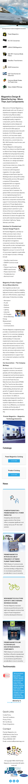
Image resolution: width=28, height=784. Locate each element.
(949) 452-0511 (11, 739)
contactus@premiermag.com (15, 741)
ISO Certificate (7, 722)
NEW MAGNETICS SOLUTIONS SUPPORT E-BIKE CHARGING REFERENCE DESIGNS (13, 601)
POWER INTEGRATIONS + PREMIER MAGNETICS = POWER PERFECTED (14, 513)
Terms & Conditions (8, 717)
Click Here (14, 461)
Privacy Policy (7, 720)
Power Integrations (8, 724)
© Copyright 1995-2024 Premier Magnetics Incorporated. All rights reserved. (14, 763)
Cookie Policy (7, 715)
